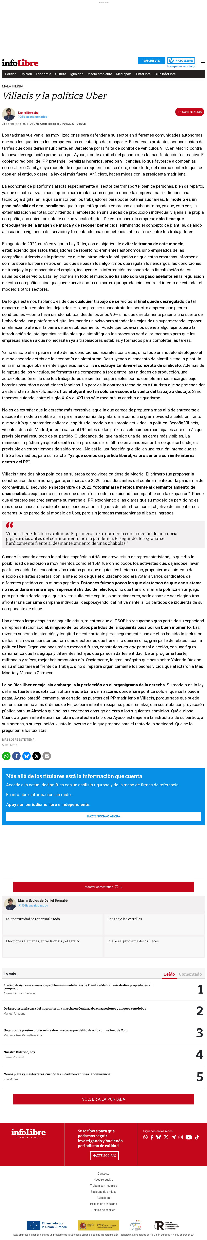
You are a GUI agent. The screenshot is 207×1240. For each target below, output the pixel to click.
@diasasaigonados (34, 116)
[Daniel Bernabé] (8, 114)
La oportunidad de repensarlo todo (33, 919)
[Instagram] (180, 1137)
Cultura (60, 74)
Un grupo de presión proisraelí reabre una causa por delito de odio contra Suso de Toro (66, 1030)
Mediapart (123, 74)
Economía (43, 74)
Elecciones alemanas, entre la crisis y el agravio (43, 941)
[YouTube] (189, 1137)
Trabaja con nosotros (103, 1185)
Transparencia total (180, 66)
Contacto (103, 1173)
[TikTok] (197, 1137)
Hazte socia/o (104, 1156)
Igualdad (76, 74)
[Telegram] (173, 1137)
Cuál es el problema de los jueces (133, 941)
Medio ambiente (100, 74)
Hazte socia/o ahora (103, 816)
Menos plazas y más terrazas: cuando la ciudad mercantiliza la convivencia (57, 1074)
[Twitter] (166, 1137)
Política (10, 74)
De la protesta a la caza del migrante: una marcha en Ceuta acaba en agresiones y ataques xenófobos (75, 1008)
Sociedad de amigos (103, 1191)
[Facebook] (151, 1137)
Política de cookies (103, 1210)
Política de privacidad (103, 1203)
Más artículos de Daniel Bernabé (43, 900)
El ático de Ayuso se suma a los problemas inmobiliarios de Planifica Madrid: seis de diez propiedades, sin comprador (78, 986)
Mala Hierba (9, 745)
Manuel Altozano (14, 1013)
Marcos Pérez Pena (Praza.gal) (23, 1035)
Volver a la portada (103, 1099)
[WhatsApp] (145, 1137)
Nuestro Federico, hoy (19, 1052)
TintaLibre (143, 74)
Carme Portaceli (14, 1057)
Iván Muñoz (11, 1079)
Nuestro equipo (103, 1179)
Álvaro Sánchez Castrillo (19, 993)
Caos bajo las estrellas (125, 919)
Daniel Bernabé (28, 112)
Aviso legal (103, 1197)
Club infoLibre (165, 74)
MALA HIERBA (12, 86)
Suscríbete (151, 60)
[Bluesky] (158, 1137)
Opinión (26, 74)
